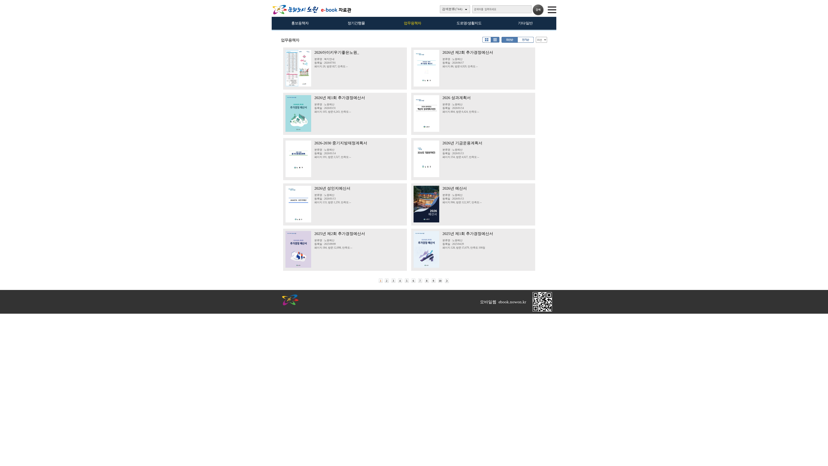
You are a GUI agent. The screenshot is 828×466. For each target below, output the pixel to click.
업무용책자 (412, 23)
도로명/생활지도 (468, 23)
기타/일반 (525, 23)
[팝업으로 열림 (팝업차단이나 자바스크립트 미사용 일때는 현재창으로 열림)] (542, 310)
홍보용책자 (300, 23)
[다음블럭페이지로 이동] (447, 280)
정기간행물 (356, 23)
